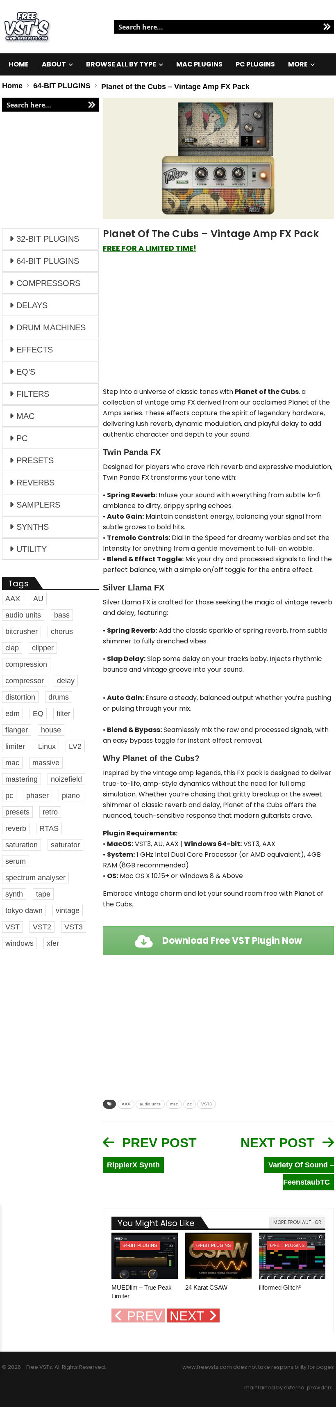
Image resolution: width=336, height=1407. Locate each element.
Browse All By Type (121, 64)
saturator (65, 845)
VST (12, 927)
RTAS (49, 828)
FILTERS (32, 393)
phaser (37, 796)
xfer (53, 943)
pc (189, 1104)
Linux (47, 746)
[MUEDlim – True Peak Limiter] (144, 1256)
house (51, 730)
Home (19, 64)
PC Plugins (255, 64)
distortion (20, 697)
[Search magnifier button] (327, 27)
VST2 (42, 927)
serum (15, 861)
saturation (21, 845)
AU (38, 599)
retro (50, 812)
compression (26, 664)
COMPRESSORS (48, 283)
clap (12, 648)
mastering (21, 779)
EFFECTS (34, 349)
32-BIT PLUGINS (47, 238)
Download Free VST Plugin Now (231, 940)
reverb (15, 828)
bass (62, 615)
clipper (43, 648)
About (54, 64)
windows (19, 943)
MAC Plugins (199, 64)
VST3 (206, 1104)
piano (71, 796)
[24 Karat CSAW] (218, 1256)
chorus (62, 631)
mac (174, 1104)
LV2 (75, 746)
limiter (15, 746)
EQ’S (25, 371)
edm (12, 713)
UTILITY (31, 549)
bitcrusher (21, 631)
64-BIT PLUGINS (140, 1245)
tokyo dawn (24, 910)
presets (17, 812)
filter (63, 713)
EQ (38, 713)
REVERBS (35, 482)
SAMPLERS (38, 504)
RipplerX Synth (133, 1165)
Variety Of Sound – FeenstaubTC (301, 1173)
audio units (150, 1104)
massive (45, 763)
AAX (126, 1104)
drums (58, 697)
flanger (16, 730)
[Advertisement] (218, 324)
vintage (67, 910)
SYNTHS (32, 526)
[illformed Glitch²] (292, 1256)
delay (66, 681)
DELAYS (32, 305)
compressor (24, 681)
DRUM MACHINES (51, 327)
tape (43, 894)
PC (21, 438)
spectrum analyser (35, 878)
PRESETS (35, 460)
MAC (25, 416)
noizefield (66, 779)
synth (14, 894)
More (298, 64)
